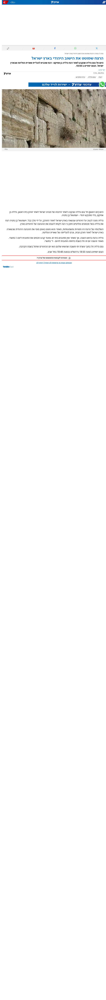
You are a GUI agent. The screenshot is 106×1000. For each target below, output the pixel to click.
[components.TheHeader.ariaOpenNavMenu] (89, 2)
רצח (98, 77)
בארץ (94, 53)
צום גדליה (90, 77)
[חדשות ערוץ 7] (53, 2)
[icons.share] (4, 2)
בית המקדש (78, 77)
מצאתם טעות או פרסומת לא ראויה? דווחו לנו (52, 263)
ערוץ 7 (99, 53)
